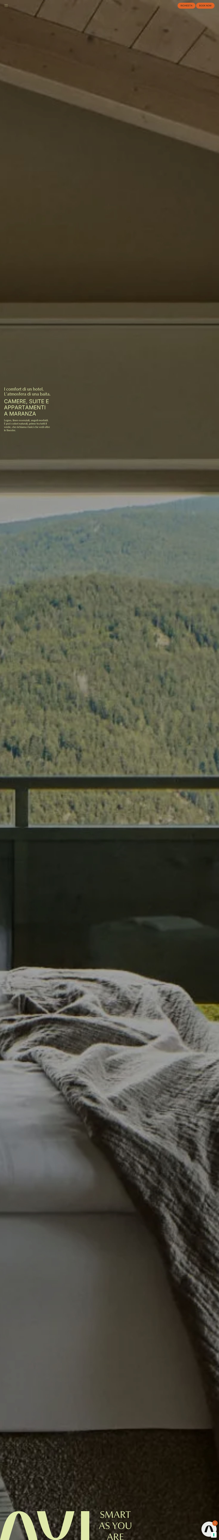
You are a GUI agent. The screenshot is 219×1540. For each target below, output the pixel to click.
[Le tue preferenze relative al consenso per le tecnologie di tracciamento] (214, 1535)
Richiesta (186, 5)
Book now (205, 5)
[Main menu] (6, 5)
